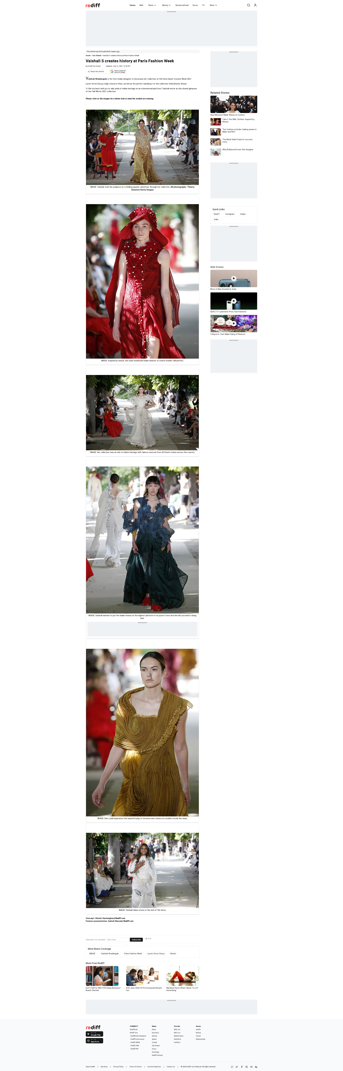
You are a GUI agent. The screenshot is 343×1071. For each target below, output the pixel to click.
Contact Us (171, 1067)
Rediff (217, 214)
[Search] (249, 5)
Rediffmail (133, 1029)
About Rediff (90, 1067)
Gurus (195, 5)
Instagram (230, 214)
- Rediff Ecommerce (137, 1039)
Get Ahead (96, 55)
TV (203, 5)
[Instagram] (246, 1067)
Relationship (200, 1039)
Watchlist (177, 1039)
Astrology (155, 1052)
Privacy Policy (118, 1067)
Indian (243, 214)
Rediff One (134, 1033)
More (212, 5)
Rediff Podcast (157, 1055)
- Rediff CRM (134, 1046)
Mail (141, 5)
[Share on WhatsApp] (232, 1067)
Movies (154, 1036)
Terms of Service (135, 1067)
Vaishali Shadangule (110, 953)
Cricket (154, 1042)
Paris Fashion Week (133, 953)
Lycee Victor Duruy (156, 953)
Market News (178, 1036)
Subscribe (136, 940)
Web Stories (217, 267)
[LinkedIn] (256, 1067)
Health (198, 1029)
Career (198, 1036)
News (150, 5)
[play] (233, 278)
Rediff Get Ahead (94, 66)
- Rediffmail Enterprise (138, 1036)
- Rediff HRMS (135, 1042)
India (216, 219)
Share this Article (97, 71)
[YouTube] (251, 1067)
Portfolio (177, 1042)
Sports (154, 1039)
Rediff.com (191, 1067)
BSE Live (177, 1029)
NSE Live (177, 1033)
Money (165, 5)
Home (132, 5)
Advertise (104, 1067)
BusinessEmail (182, 5)
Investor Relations (154, 1067)
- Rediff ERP (134, 1049)
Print (149, 939)
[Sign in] (255, 5)
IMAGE (92, 953)
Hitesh (173, 953)
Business (155, 1033)
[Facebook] (242, 1067)
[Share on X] (237, 1067)
